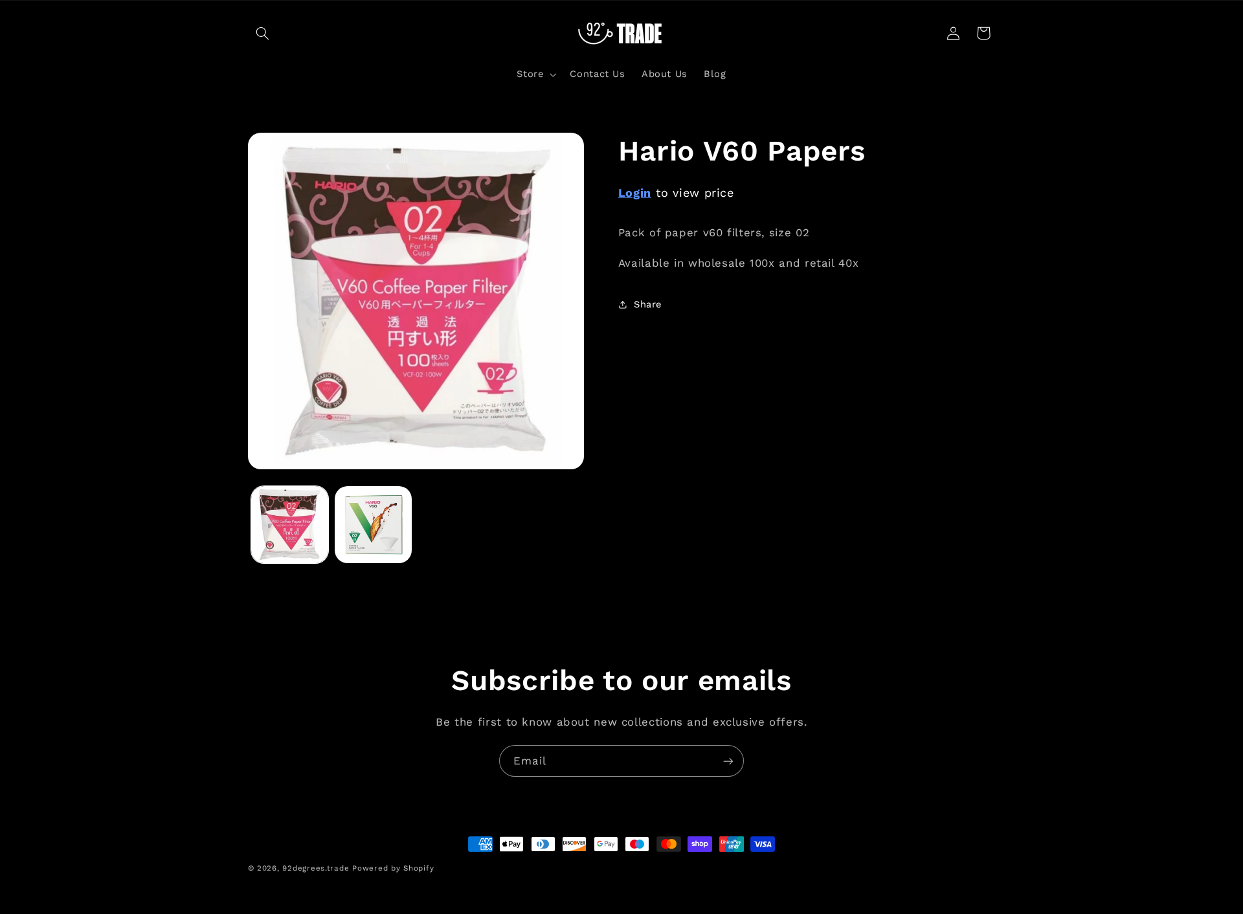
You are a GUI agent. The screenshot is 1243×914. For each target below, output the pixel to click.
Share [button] (648, 304)
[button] (263, 33)
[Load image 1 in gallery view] (289, 524)
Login (634, 192)
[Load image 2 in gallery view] (373, 524)
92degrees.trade (315, 868)
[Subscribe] (728, 761)
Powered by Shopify (393, 868)
